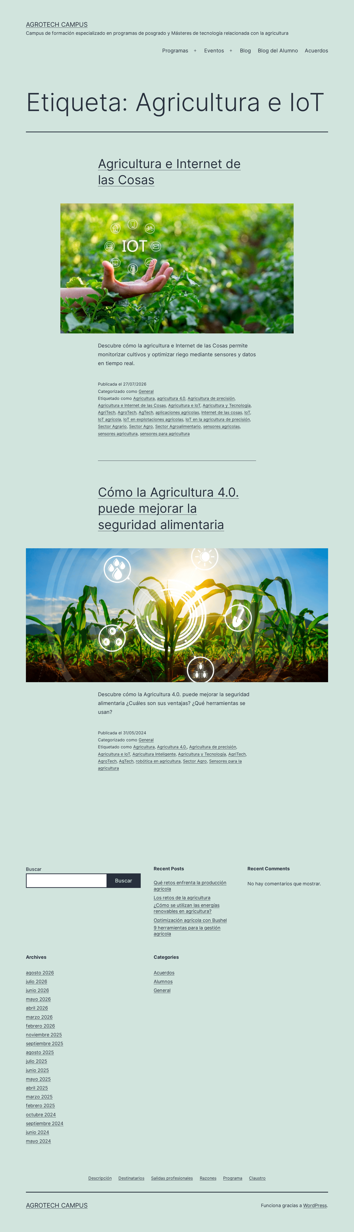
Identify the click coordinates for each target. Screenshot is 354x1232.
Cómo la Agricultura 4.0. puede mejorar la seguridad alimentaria (168, 508)
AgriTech (106, 412)
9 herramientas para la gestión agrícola (187, 930)
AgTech (146, 412)
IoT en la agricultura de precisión (218, 419)
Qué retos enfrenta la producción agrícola (190, 885)
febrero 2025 (40, 1105)
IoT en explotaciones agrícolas (153, 419)
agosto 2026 (40, 972)
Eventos (214, 50)
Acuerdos (316, 50)
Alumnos (163, 981)
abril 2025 (37, 1088)
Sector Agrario (112, 426)
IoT (247, 412)
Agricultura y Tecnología (227, 405)
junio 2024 (37, 1132)
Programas (175, 50)
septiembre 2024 (44, 1123)
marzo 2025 (39, 1096)
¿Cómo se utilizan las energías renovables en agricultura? (187, 908)
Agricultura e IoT (184, 405)
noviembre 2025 (44, 1034)
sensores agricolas (221, 426)
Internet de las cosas (221, 412)
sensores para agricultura (165, 433)
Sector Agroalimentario (178, 426)
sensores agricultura (118, 433)
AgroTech (127, 412)
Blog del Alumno (278, 50)
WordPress (315, 1205)
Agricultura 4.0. (172, 746)
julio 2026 (36, 981)
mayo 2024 (38, 1141)
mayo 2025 (38, 1079)
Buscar (33, 869)
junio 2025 (37, 1070)
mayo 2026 (38, 999)
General (146, 391)
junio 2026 (37, 990)
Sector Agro (141, 426)
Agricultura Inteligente (154, 754)
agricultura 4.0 (171, 398)
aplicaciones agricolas (177, 412)
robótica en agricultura (158, 761)
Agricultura (144, 398)
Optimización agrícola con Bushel (190, 920)
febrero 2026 (40, 1026)
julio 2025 (36, 1061)
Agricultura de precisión (211, 398)
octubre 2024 (41, 1114)
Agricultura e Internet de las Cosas (132, 405)
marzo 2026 (39, 1017)
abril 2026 (37, 1008)
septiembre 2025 (44, 1043)
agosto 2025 (40, 1052)
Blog (245, 50)
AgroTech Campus (57, 24)
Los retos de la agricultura (182, 897)
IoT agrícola (109, 419)
